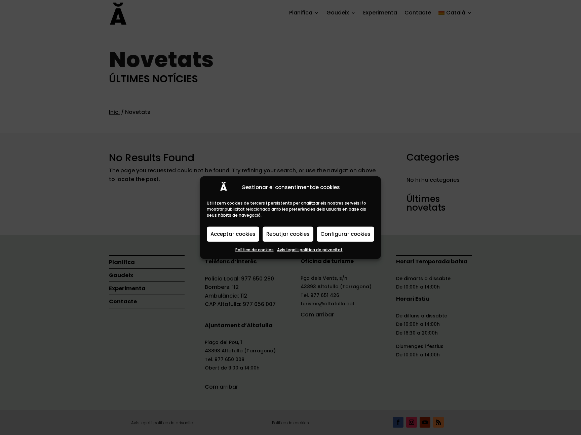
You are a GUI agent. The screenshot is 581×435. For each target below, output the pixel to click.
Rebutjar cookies (288, 233)
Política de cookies (254, 249)
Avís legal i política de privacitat (310, 249)
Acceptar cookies (233, 233)
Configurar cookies (345, 233)
